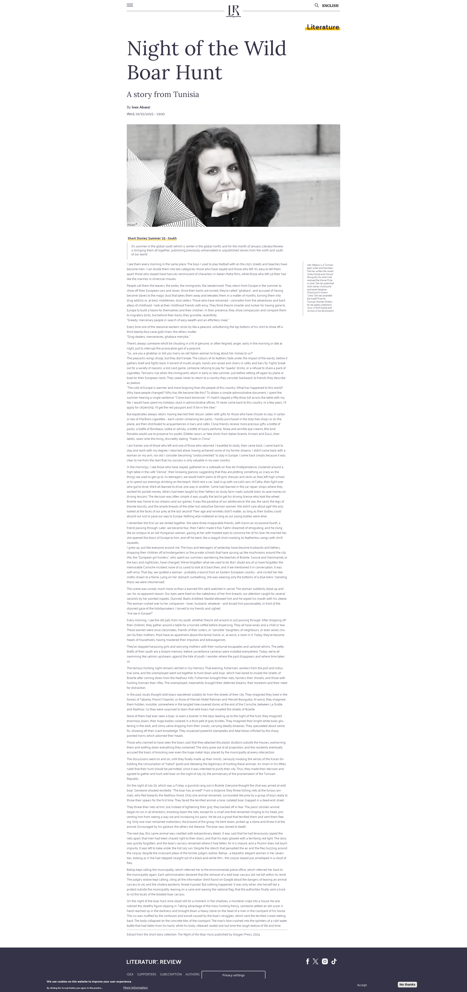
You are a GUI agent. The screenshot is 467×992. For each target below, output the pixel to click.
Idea (130, 974)
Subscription (171, 974)
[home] (233, 12)
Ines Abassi (141, 107)
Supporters (146, 974)
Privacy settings (233, 975)
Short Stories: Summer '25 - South (152, 238)
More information (135, 987)
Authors (193, 974)
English (330, 5)
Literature (323, 26)
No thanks (407, 985)
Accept (362, 985)
